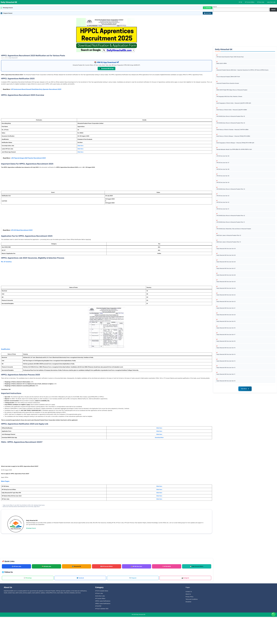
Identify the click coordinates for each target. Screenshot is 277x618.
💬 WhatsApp (28, 578)
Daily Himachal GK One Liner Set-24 (226, 288)
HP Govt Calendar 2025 (101, 608)
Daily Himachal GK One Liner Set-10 (226, 381)
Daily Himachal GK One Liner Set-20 (226, 314)
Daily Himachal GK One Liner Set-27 (226, 268)
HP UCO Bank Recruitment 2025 (21, 230)
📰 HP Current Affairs (106, 566)
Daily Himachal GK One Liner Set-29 (226, 255)
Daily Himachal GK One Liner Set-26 (226, 275)
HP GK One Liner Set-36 (223, 169)
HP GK (240, 2)
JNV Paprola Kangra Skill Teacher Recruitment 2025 (28, 158)
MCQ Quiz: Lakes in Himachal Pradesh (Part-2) (229, 235)
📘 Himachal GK (76, 566)
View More (245, 389)
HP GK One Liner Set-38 (223, 156)
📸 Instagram (185, 578)
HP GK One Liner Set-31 (223, 209)
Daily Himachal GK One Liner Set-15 (226, 347)
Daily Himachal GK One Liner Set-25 (226, 281)
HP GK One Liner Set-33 (223, 195)
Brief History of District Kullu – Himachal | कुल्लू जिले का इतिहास (232, 109)
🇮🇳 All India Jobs (46, 566)
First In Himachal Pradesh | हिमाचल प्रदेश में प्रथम (228, 76)
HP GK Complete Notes (101, 591)
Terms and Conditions (192, 599)
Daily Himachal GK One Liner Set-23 (226, 301)
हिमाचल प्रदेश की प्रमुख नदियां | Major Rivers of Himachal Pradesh (232, 90)
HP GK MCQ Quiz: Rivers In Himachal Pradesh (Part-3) (231, 189)
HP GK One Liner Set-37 (223, 162)
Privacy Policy (189, 596)
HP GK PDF (98, 606)
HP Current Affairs (249, 2)
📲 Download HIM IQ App (106, 68)
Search (215, 6)
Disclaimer (188, 601)
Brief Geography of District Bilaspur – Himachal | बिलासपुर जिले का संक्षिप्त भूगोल (235, 142)
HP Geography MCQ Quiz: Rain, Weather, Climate (229, 96)
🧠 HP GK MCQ (166, 566)
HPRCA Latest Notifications (102, 603)
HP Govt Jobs (260, 2)
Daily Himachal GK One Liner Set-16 (226, 341)
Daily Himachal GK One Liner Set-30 (226, 248)
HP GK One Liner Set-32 (223, 202)
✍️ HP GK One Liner (136, 566)
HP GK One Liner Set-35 (223, 175)
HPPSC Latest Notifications (102, 601)
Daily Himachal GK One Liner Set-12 (226, 367)
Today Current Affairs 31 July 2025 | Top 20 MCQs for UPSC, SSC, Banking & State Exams (24, 505)
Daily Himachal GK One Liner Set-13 (226, 361)
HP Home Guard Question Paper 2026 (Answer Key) (230, 56)
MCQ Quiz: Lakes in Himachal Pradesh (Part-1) (229, 242)
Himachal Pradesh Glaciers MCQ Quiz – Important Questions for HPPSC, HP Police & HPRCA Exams (242, 70)
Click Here (80, 145)
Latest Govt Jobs (271, 2)
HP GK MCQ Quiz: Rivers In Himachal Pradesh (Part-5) (231, 116)
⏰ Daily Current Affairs (196, 566)
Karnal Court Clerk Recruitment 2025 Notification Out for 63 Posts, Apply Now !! (21, 506)
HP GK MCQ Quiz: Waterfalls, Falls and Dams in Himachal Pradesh (234, 228)
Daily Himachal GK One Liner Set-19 (226, 321)
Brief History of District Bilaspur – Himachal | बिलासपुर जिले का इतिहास (233, 136)
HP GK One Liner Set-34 (223, 182)
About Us (188, 594)
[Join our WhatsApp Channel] (273, 614)
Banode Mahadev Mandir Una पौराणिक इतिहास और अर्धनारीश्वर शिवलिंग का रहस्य (234, 149)
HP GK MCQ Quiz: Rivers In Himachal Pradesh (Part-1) (231, 222)
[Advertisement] (106, 108)
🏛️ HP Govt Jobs (16, 566)
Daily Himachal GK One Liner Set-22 (226, 295)
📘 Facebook (80, 578)
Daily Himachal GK (9, 2)
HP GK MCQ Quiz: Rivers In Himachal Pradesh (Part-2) (231, 215)
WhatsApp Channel (31, 528)
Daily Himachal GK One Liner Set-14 (226, 354)
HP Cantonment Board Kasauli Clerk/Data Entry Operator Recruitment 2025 (36, 89)
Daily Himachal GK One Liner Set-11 (226, 374)
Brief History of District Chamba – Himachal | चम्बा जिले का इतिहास (232, 129)
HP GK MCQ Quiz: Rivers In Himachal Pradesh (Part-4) (231, 123)
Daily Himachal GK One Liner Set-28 (226, 261)
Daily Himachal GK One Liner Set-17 (226, 334)
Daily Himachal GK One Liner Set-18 (226, 328)
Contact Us (189, 591)
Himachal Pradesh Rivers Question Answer (228, 83)
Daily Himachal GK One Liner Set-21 (226, 308)
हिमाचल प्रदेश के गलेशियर (222, 63)
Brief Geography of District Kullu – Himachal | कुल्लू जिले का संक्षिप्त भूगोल (234, 103)
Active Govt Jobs (100, 596)
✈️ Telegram (132, 578)
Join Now (208, 7)
